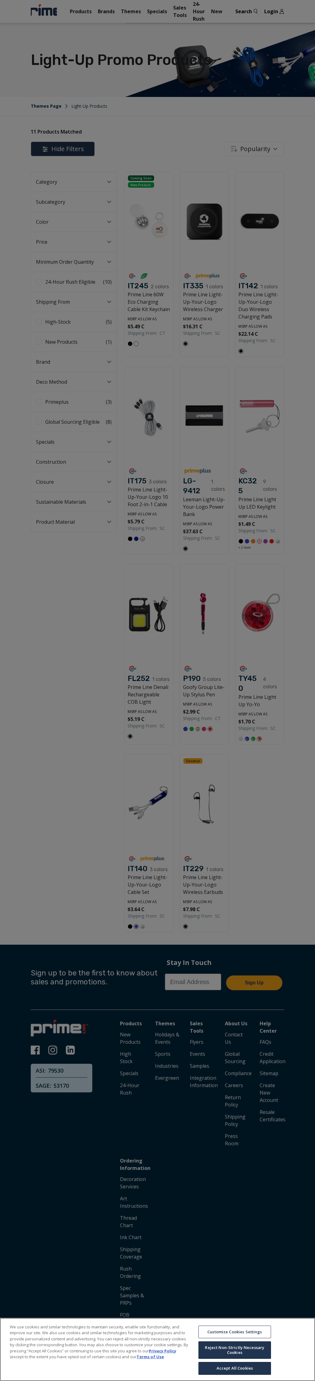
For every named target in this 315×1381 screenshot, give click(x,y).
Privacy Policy (162, 1351)
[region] (157, 1349)
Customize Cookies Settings (234, 1332)
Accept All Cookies (235, 1368)
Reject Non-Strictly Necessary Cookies (234, 1350)
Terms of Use (150, 1356)
